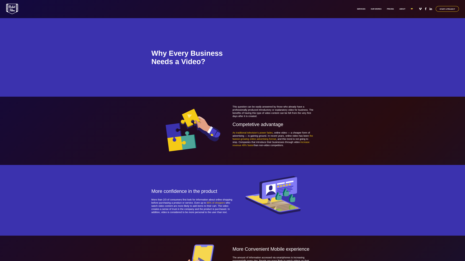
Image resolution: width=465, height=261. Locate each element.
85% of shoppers (216, 202)
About (402, 9)
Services (361, 9)
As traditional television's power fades (252, 132)
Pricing (390, 9)
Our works (376, 9)
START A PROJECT (447, 9)
